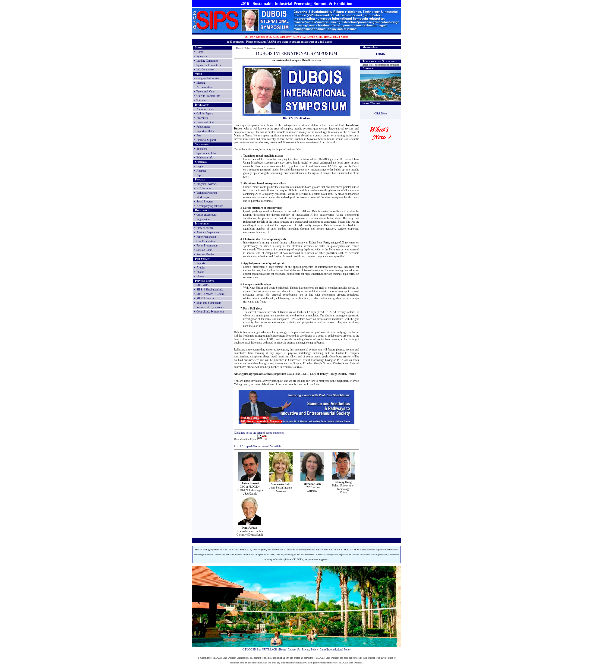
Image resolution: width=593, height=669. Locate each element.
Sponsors (201, 148)
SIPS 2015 (202, 285)
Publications (203, 126)
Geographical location (208, 78)
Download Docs (205, 122)
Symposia (201, 56)
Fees (199, 135)
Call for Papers (204, 113)
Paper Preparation (206, 236)
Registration (203, 219)
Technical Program (206, 192)
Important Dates (205, 131)
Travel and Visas (205, 91)
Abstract (201, 170)
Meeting (200, 82)
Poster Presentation (207, 245)
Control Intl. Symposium (210, 311)
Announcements (205, 109)
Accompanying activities (209, 206)
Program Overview (207, 184)
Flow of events (204, 228)
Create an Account (206, 214)
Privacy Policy (310, 649)
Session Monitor (205, 254)
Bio (285, 118)
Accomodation (204, 87)
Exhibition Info (204, 157)
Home (199, 52)
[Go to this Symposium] (265, 30)
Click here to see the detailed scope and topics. (259, 432)
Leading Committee (207, 60)
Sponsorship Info (206, 153)
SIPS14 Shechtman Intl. (209, 289)
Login (199, 166)
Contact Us (294, 649)
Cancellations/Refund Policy (335, 649)
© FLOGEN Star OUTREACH (259, 649)
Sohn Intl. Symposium (208, 302)
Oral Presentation (205, 241)
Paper (199, 175)
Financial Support (206, 140)
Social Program (204, 201)
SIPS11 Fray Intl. (206, 298)
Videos (200, 276)
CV (291, 118)
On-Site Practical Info (208, 96)
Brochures (202, 118)
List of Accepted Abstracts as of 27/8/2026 (257, 446)
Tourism (200, 100)
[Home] (216, 30)
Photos (200, 272)
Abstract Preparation (207, 232)
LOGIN (380, 54)
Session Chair (204, 250)
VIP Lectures (203, 188)
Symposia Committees (208, 65)
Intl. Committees (205, 69)
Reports (200, 263)
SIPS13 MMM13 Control (210, 294)
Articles (200, 267)
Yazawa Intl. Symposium (210, 307)
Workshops (202, 197)
